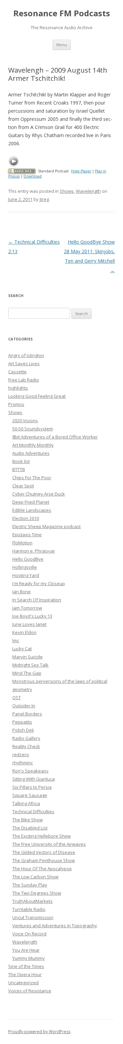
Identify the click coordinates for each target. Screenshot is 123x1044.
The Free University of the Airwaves (49, 844)
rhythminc (22, 763)
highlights (18, 388)
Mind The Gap (26, 673)
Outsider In (23, 706)
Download (33, 176)
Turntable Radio (28, 909)
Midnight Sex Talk (30, 665)
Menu (61, 44)
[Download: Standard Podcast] (22, 171)
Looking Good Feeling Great (37, 396)
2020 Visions (25, 420)
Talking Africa (26, 803)
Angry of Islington (26, 355)
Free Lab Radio (23, 380)
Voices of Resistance (29, 991)
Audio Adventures (31, 453)
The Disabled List (29, 828)
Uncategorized (23, 983)
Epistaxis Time (27, 535)
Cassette (17, 372)
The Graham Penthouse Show (43, 860)
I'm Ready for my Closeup (38, 583)
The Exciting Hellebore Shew (41, 836)
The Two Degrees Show (36, 893)
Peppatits (22, 722)
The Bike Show (27, 820)
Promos (16, 404)
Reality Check (26, 746)
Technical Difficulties (33, 811)
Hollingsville (24, 567)
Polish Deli (23, 730)
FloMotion (22, 543)
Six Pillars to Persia (32, 787)
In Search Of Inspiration (36, 600)
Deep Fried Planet (30, 502)
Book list (21, 461)
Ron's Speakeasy (30, 771)
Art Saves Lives (24, 363)
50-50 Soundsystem (32, 429)
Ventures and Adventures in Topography (54, 925)
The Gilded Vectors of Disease (43, 852)
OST (16, 697)
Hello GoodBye (27, 559)
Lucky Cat (22, 649)
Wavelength (88, 191)
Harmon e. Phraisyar (33, 551)
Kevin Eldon (24, 632)
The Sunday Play (29, 885)
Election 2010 (25, 518)
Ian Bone (21, 592)
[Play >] (13, 161)
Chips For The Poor (31, 477)
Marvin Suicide (27, 657)
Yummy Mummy (28, 958)
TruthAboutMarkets (32, 901)
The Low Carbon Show (35, 877)
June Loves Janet (29, 624)
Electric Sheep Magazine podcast (46, 526)
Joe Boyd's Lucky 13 (32, 616)
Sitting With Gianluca (33, 779)
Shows (67, 191)
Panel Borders (27, 714)
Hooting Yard (25, 575)
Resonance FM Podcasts (61, 13)
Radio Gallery (26, 738)
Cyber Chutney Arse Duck (38, 494)
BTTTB (18, 469)
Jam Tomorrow (27, 608)
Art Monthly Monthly (33, 445)
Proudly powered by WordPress (39, 1031)
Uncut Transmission (32, 917)
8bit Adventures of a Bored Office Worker (55, 437)
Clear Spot (23, 486)
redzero (20, 754)
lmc (15, 640)
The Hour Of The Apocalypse (42, 868)
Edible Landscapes (31, 510)
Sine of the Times (26, 966)
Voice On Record (29, 934)
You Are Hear (26, 950)
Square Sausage (29, 795)
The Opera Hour (25, 974)
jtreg (44, 199)
